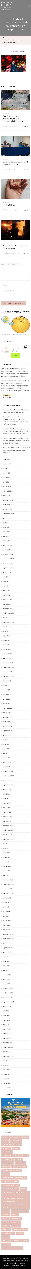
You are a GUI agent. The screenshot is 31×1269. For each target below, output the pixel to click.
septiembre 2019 (8, 839)
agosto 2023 (7, 627)
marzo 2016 (6, 1029)
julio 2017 (6, 957)
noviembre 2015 (8, 1047)
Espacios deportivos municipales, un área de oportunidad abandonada (13, 118)
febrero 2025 (7, 545)
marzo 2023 (7, 649)
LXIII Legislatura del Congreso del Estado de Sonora (15, 1194)
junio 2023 (6, 636)
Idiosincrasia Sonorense (11, 1170)
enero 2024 (7, 604)
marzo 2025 (7, 541)
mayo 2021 (6, 749)
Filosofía (6, 1159)
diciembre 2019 (8, 825)
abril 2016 (6, 1024)
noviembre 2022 (8, 667)
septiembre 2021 (8, 731)
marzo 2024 (7, 595)
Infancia (6, 1174)
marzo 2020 (7, 812)
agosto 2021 (7, 735)
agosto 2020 (7, 789)
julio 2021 (6, 740)
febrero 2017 (7, 979)
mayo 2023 (6, 640)
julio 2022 (6, 685)
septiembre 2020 (8, 785)
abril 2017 (6, 970)
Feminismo (24, 1155)
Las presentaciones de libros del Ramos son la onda (15, 163)
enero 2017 (6, 984)
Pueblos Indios (8, 1233)
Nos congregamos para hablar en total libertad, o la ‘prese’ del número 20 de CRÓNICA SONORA (16, 431)
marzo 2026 (7, 486)
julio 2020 (6, 794)
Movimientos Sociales (20, 1211)
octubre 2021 (7, 726)
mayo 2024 (6, 586)
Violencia (6, 1244)
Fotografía (17, 1159)
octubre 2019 (7, 835)
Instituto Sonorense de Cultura (14, 1177)
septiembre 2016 (8, 1002)
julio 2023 (6, 631)
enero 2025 (6, 550)
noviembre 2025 (8, 504)
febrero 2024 (7, 599)
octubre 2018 (7, 889)
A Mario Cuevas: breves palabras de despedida (16, 450)
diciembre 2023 (8, 608)
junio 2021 (6, 744)
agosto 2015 (7, 1061)
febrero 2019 (7, 871)
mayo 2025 (6, 532)
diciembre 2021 (8, 717)
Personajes (7, 1225)
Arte (4, 1137)
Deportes (6, 1148)
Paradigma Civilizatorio (11, 1222)
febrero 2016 (7, 1033)
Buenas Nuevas (15, 1137)
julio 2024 (6, 577)
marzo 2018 (7, 920)
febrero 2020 (7, 816)
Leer (24, 126)
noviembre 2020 (8, 776)
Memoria (6, 1211)
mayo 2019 (6, 857)
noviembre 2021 (8, 721)
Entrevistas (7, 1152)
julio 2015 (6, 1065)
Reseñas (20, 1233)
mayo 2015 (6, 1074)
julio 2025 (6, 523)
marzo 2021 (7, 758)
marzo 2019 (7, 866)
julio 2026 (6, 468)
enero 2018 (6, 929)
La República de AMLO (10, 1188)
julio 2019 (6, 848)
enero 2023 (7, 658)
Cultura (5, 159)
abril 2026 (6, 482)
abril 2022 (6, 699)
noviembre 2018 (8, 884)
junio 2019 (6, 853)
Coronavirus (16, 1140)
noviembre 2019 (8, 830)
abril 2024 (6, 590)
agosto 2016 (7, 1006)
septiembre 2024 (8, 568)
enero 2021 (6, 767)
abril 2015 (6, 1079)
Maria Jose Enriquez (19, 51)
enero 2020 (7, 821)
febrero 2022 (7, 708)
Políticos (6, 1229)
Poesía (17, 1225)
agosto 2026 (7, 464)
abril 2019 (6, 862)
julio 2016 (6, 1011)
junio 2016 (6, 1015)
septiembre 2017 (8, 948)
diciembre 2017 (8, 934)
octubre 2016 (7, 997)
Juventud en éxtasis (10, 1181)
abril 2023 (6, 645)
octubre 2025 (7, 509)
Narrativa (6, 202)
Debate (17, 1144)
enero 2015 (6, 1088)
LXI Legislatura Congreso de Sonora (13, 1206)
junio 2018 (6, 907)
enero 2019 (6, 875)
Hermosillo (20, 1163)
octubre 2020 (7, 780)
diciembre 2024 (8, 554)
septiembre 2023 (8, 622)
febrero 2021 (7, 762)
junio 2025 (6, 527)
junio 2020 (6, 798)
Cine (25, 1137)
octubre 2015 (7, 1052)
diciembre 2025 (8, 500)
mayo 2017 (6, 966)
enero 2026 (6, 495)
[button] (6, 349)
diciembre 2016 (8, 988)
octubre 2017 (7, 943)
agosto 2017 (7, 952)
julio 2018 (6, 902)
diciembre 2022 (8, 663)
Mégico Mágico (9, 205)
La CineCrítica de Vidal (11, 1185)
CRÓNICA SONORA (6, 3)
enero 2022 (7, 712)
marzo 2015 (6, 1083)
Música (14, 1214)
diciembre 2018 (8, 880)
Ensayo (15, 1148)
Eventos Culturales (10, 1155)
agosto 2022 (7, 681)
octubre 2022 (7, 672)
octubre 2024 (7, 563)
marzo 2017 (7, 975)
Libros (23, 1188)
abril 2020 (6, 807)
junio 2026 (6, 473)
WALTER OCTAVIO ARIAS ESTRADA (14, 447)
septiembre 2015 (8, 1056)
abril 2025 (6, 536)
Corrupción (7, 1144)
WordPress (22, 1265)
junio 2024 (6, 581)
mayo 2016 (6, 1020)
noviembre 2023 (8, 613)
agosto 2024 (7, 572)
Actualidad (6, 113)
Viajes (25, 1240)
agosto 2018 (7, 898)
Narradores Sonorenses (11, 1218)
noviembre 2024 (8, 559)
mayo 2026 (6, 477)
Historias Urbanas (19, 1166)
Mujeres (6, 1214)
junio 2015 (6, 1070)
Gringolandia (7, 1163)
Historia (6, 1166)
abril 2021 (6, 753)
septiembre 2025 (8, 513)
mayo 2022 (6, 694)
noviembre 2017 (8, 938)
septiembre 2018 (8, 893)
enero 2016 (6, 1038)
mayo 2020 (6, 803)
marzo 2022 (7, 703)
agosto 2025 (7, 518)
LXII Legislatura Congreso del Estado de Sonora (13, 1200)
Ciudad (5, 1140)
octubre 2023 (7, 617)
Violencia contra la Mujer (12, 1248)
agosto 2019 (7, 844)
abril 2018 (6, 916)
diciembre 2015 (8, 1042)
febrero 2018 (7, 925)
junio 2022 (6, 690)
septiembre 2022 (8, 676)
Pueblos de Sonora (20, 1229)
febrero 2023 (7, 654)
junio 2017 (6, 961)
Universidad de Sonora (11, 1240)
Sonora (5, 1237)
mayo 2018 (6, 911)
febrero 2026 (7, 491)
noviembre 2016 (8, 993)
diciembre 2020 (8, 771)
